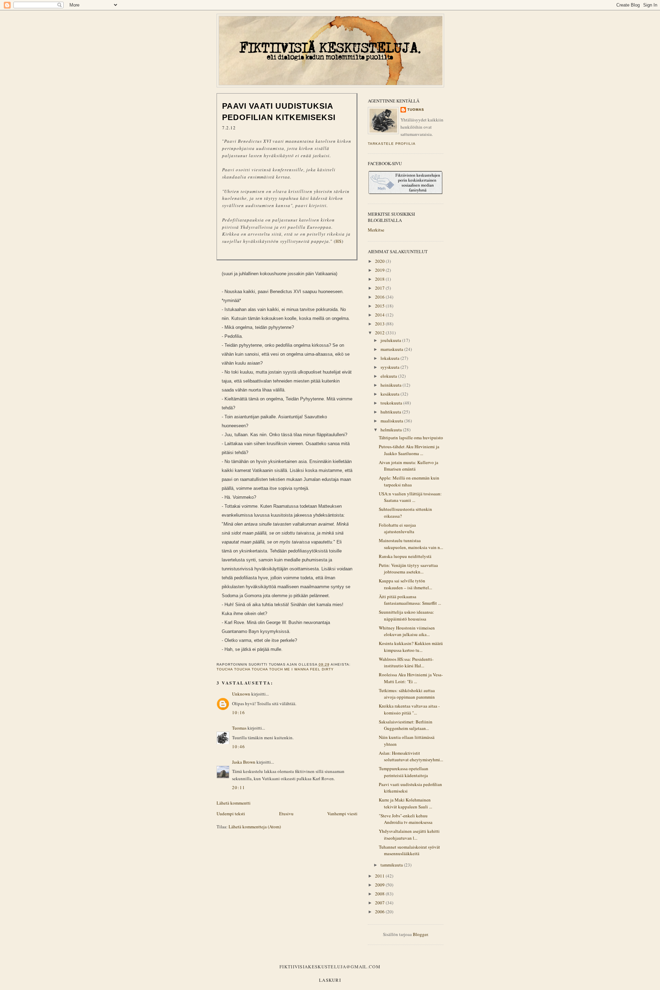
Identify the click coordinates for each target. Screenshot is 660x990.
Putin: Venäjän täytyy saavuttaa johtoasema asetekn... (408, 568)
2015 (380, 306)
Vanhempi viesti (342, 813)
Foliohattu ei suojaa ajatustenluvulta (397, 528)
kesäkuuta (390, 394)
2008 (380, 894)
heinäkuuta (392, 385)
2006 (380, 911)
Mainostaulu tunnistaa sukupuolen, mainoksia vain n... (411, 543)
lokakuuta (390, 358)
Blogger (420, 934)
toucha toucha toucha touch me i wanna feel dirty (275, 669)
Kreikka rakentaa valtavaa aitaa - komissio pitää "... (409, 709)
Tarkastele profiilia (392, 144)
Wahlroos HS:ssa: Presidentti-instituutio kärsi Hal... (406, 662)
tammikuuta (392, 865)
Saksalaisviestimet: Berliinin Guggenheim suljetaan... (405, 725)
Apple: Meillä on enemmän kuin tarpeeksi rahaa (409, 481)
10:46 (238, 746)
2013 (380, 324)
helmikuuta (392, 430)
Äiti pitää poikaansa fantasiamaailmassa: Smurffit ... (410, 599)
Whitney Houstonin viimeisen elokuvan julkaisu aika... (407, 631)
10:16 (238, 712)
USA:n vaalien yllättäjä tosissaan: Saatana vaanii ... (410, 497)
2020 (380, 261)
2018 (380, 279)
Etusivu (286, 813)
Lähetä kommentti (234, 803)
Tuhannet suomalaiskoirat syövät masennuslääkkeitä (409, 850)
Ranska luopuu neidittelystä (405, 556)
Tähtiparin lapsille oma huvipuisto (411, 437)
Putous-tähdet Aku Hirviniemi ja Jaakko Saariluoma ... (409, 449)
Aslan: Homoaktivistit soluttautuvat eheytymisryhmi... (411, 756)
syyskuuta (390, 367)
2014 (380, 315)
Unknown (241, 694)
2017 (380, 288)
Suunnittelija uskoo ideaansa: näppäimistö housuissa (406, 615)
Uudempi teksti (231, 813)
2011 (380, 876)
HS (339, 241)
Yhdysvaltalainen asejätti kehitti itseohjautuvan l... (409, 834)
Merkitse (376, 230)
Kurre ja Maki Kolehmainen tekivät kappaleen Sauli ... (405, 803)
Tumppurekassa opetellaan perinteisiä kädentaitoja (403, 771)
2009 (380, 885)
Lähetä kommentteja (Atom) (255, 827)
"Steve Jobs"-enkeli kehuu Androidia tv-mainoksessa (405, 819)
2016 (380, 297)
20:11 (238, 787)
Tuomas (239, 728)
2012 (380, 333)
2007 (380, 903)
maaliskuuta (392, 421)
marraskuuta (392, 349)
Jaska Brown (243, 762)
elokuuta (389, 376)
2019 (380, 270)
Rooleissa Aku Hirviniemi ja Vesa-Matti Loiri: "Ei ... (411, 678)
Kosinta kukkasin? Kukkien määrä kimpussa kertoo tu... (411, 646)
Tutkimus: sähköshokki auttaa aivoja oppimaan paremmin (407, 693)
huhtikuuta (391, 412)
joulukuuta (391, 340)
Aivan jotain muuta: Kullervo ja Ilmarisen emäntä (408, 465)
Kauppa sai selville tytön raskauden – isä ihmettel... (405, 584)
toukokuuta (392, 403)
